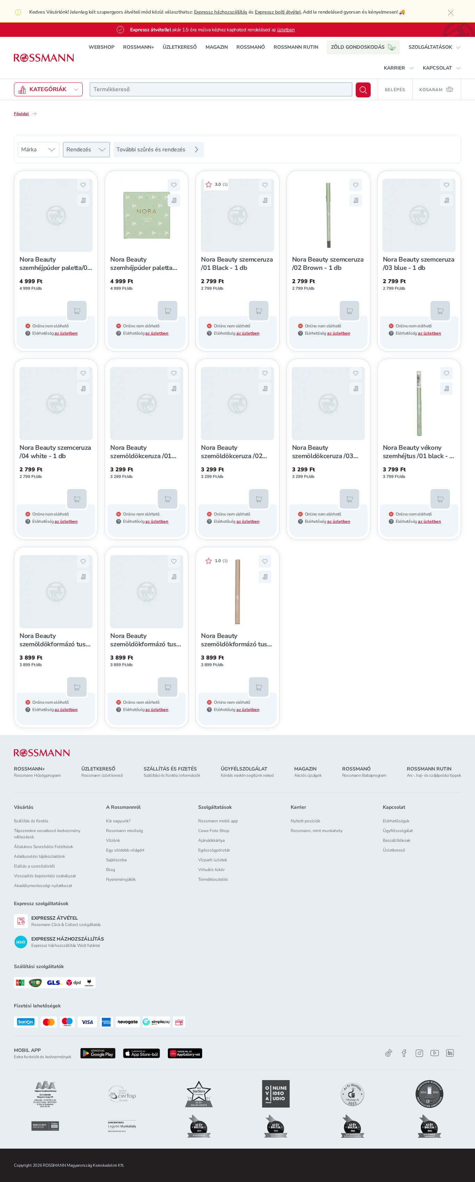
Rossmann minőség (124, 830)
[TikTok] (389, 1053)
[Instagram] (419, 1053)
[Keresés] (363, 89)
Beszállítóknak (396, 840)
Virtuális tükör (211, 869)
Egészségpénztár (214, 850)
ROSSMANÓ (250, 47)
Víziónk (113, 840)
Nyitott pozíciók (305, 821)
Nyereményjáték (121, 879)
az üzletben (66, 333)
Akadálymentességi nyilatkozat (43, 885)
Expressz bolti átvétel (278, 12)
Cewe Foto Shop (213, 830)
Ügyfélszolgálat (398, 830)
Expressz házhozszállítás (220, 12)
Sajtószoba (116, 860)
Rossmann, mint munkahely (317, 830)
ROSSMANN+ (138, 47)
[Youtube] (434, 1053)
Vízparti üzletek (212, 860)
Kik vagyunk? (118, 821)
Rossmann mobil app (218, 821)
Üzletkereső (394, 850)
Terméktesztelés (213, 879)
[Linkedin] (450, 1053)
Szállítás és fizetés (31, 821)
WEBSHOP (101, 47)
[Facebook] (404, 1053)
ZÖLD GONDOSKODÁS (358, 47)
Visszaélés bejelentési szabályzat (45, 876)
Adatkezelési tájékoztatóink (39, 856)
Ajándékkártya (211, 840)
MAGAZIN (217, 47)
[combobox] (221, 89)
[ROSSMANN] (42, 753)
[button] (435, 47)
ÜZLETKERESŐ (180, 47)
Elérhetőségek (396, 821)
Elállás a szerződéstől (34, 866)
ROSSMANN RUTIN (296, 47)
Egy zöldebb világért (125, 850)
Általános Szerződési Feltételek (43, 846)
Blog (110, 869)
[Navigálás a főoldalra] (44, 58)
